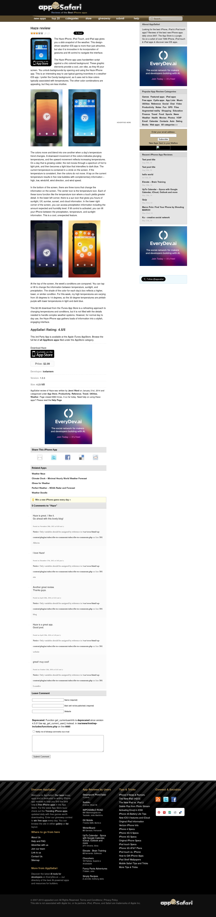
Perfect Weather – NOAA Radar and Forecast (53, 487)
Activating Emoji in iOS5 (131, 810)
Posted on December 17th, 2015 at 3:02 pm (47, 560)
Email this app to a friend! (40, 457)
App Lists (170, 100)
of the (69, 12)
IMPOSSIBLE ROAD (93, 809)
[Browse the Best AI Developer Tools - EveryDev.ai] (68, 425)
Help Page (57, 399)
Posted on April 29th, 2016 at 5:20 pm (46, 635)
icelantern (48, 371)
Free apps (147, 100)
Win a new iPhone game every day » (53, 500)
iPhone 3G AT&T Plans (130, 848)
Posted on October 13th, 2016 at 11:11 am (47, 669)
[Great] (39, 33)
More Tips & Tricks (128, 867)
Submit (120, 19)
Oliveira (89, 845)
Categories (72, 19)
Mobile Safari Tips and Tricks (133, 863)
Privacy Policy (110, 899)
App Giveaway (104, 19)
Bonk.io (98, 822)
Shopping (166, 110)
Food (161, 114)
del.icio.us (82, 457)
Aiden (86, 871)
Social (165, 103)
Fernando (97, 830)
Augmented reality (151, 110)
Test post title (148, 159)
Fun (165, 107)
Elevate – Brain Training (154, 181)
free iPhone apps (46, 804)
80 (84, 830)
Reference (76, 393)
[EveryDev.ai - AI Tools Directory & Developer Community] (163, 66)
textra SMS (89, 822)
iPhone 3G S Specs (129, 832)
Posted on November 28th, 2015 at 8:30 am (47, 526)
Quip (144, 199)
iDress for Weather (41, 483)
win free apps (40, 820)
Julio (92, 871)
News (176, 114)
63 (84, 853)
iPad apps (171, 96)
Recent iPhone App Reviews (157, 154)
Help (136, 19)
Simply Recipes (90, 876)
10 (84, 860)
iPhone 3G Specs (127, 836)
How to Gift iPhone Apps (131, 855)
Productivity (64, 393)
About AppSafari (151, 24)
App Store (52, 393)
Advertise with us (39, 844)
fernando (89, 853)
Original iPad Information (131, 821)
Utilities (93, 393)
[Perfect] (42, 33)
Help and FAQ (38, 841)
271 (84, 845)
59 (84, 812)
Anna (86, 804)
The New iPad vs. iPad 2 (131, 802)
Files (176, 107)
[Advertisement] (123, 71)
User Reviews (48, 33)
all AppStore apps (49, 339)
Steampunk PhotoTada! (94, 794)
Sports (169, 114)
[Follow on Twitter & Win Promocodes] (167, 799)
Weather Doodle (39, 492)
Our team (59, 795)
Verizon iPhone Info (129, 825)
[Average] (37, 33)
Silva (96, 845)
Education (178, 110)
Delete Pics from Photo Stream (134, 806)
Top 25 (55, 19)
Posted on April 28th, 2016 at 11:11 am (46, 598)
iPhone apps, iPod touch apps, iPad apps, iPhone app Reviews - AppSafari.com (67, 6)
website (36, 652)
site (34, 577)
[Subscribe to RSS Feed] (159, 799)
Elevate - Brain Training (94, 850)
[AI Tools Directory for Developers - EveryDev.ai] (163, 246)
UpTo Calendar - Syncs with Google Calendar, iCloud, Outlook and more (94, 839)
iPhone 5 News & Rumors (132, 794)
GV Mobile (88, 820)
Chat (172, 103)
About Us (35, 837)
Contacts (164, 121)
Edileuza (98, 853)
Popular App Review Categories (159, 91)
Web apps (155, 124)
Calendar (153, 121)
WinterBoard (89, 827)
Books (145, 124)
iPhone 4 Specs (127, 829)
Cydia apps (158, 100)
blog (35, 614)
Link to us (36, 852)
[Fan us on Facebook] (175, 799)
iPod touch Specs (127, 844)
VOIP (179, 117)
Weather (34, 396)
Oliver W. (93, 804)
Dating (179, 121)
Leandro (37, 686)
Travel (85, 393)
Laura (86, 797)
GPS (170, 107)
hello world (147, 174)
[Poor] (34, 33)
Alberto (36, 543)
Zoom (45, 33)
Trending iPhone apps (56, 811)
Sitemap (35, 860)
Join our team (38, 848)
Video (179, 103)
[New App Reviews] (39, 19)
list (67, 823)
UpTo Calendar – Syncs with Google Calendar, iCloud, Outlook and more (159, 191)
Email (145, 121)
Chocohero (88, 858)
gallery (59, 823)
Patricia (88, 860)
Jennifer (87, 878)
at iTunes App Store (42, 354)
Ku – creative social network (156, 217)
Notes (158, 107)
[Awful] (32, 33)
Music (180, 100)
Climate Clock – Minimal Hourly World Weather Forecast (59, 478)
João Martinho (97, 815)
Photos (171, 117)
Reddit (96, 457)
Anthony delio (98, 878)
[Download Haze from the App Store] (41, 52)
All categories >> (169, 124)
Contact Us (36, 856)
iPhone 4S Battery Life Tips (132, 813)
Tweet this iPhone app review (54, 457)
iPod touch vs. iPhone (130, 851)
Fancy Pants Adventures (95, 868)
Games (145, 96)
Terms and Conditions (91, 899)
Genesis (89, 830)
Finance (146, 114)
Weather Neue (38, 473)
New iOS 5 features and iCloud (134, 817)
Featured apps (157, 96)
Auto (172, 121)
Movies (162, 117)
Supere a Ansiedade (92, 862)
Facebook (68, 457)
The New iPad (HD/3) (129, 798)
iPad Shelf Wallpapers (130, 859)
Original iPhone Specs (130, 840)
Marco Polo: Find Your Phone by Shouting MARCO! (163, 208)
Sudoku (86, 802)
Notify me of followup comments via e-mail (52, 731)
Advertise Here (124, 122)
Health (155, 117)
